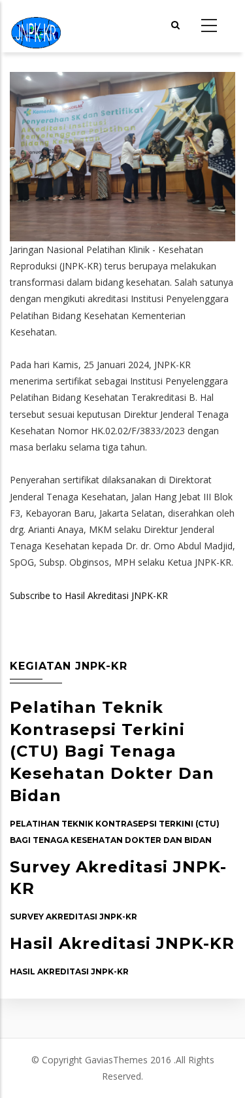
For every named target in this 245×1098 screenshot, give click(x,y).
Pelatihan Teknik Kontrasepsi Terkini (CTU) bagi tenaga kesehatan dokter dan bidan (112, 751)
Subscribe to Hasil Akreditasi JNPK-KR (89, 595)
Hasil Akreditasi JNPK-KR (122, 943)
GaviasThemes (116, 1060)
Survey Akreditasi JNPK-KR (73, 916)
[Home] (36, 26)
